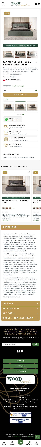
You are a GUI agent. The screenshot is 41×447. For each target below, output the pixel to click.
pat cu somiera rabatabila (24, 157)
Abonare (35, 344)
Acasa (4, 444)
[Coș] (20, 442)
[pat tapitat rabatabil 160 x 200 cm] (3, 208)
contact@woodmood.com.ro (21, 388)
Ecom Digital (30, 436)
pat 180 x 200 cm (7, 157)
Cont (37, 444)
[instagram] (39, 4)
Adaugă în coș (20, 95)
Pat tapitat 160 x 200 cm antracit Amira (15, 201)
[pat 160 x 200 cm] (10, 208)
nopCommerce (17, 436)
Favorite (36, 62)
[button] (36, 54)
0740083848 (21, 390)
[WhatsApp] (37, 437)
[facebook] (36, 4)
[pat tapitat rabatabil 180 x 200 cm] (20, 28)
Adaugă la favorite (28, 171)
